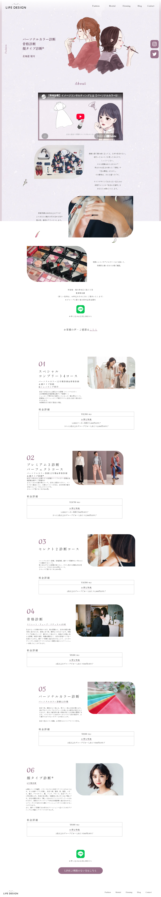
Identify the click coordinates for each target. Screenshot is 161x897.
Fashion (96, 5)
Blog (140, 5)
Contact (150, 5)
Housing (126, 5)
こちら (93, 329)
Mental (112, 5)
